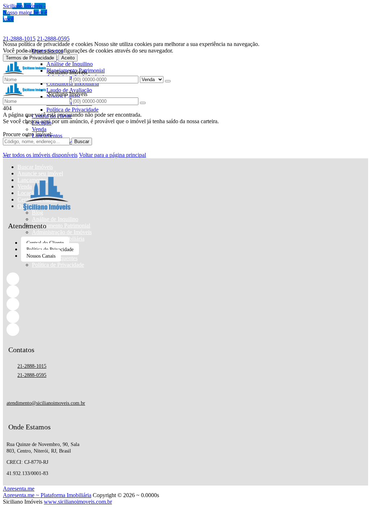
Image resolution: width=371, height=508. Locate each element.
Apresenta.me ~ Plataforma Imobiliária (47, 495)
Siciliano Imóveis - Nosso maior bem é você (25, 12)
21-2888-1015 (19, 39)
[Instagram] (47, 304)
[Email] (47, 317)
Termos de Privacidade (30, 58)
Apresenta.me (18, 489)
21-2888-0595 (53, 39)
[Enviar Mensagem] (143, 103)
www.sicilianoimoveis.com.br (78, 502)
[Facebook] (47, 278)
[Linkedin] (47, 291)
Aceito (68, 58)
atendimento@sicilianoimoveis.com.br (46, 403)
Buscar (81, 141)
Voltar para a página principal (112, 155)
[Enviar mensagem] (168, 81)
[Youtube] (47, 329)
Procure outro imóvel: (28, 134)
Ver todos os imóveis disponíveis (40, 155)
